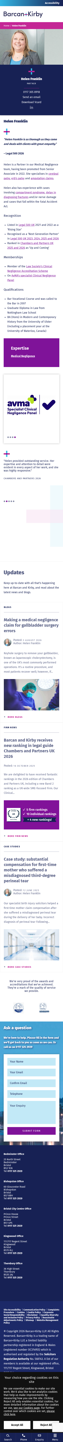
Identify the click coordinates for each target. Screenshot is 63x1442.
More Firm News (18, 836)
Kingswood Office (13, 1236)
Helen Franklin (31, 643)
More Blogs (15, 717)
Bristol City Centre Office (17, 1208)
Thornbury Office (13, 1263)
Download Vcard (31, 102)
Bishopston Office (14, 1181)
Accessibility (52, 3)
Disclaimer (32, 1315)
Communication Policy (34, 1309)
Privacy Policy (33, 1317)
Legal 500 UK (27, 225)
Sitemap (30, 1320)
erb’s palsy (17, 178)
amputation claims (42, 178)
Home (6, 25)
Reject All (46, 1425)
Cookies (21, 1312)
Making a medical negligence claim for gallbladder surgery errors (31, 625)
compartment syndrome (30, 192)
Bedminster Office (14, 1154)
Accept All (17, 1425)
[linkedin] (31, 107)
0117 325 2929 (24, 1047)
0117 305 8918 (31, 92)
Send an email (31, 97)
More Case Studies (19, 967)
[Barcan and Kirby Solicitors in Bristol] (23, 14)
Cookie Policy (34, 1312)
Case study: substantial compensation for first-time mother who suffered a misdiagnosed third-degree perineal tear (30, 870)
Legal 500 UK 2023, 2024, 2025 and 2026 (34, 238)
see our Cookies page (27, 1408)
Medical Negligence (23, 356)
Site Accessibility (12, 1309)
